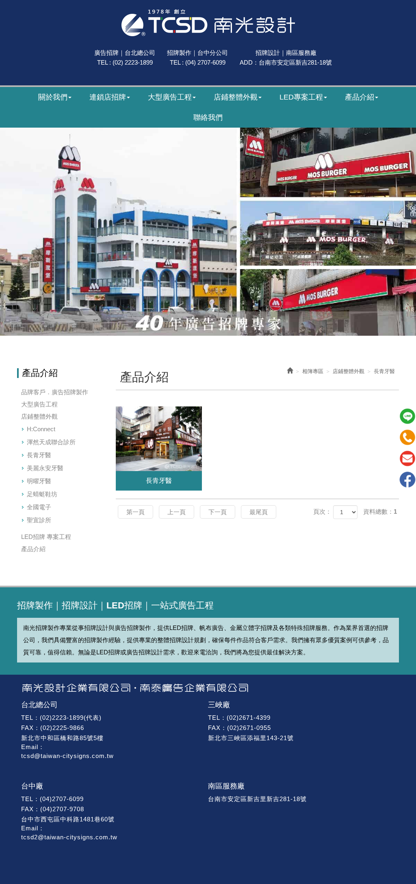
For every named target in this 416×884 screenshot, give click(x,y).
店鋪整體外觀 (39, 416)
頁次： (322, 511)
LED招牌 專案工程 (46, 536)
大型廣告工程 (39, 404)
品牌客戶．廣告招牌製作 (54, 392)
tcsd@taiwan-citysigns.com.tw (67, 755)
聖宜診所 (39, 520)
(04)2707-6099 (62, 798)
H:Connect (41, 429)
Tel (407, 437)
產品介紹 (33, 548)
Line (407, 416)
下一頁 (217, 511)
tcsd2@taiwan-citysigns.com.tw (69, 837)
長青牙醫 (39, 455)
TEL (27, 717)
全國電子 (39, 507)
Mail (407, 458)
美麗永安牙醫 (45, 468)
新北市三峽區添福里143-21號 (251, 737)
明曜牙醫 (39, 481)
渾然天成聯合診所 (51, 442)
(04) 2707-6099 (205, 62)
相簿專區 (312, 371)
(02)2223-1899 (62, 717)
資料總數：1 (380, 511)
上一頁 (176, 511)
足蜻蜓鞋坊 (42, 494)
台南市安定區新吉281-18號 (295, 62)
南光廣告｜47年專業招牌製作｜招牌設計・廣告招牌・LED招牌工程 (208, 22)
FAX (27, 727)
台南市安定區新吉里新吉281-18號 (257, 798)
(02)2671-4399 (249, 717)
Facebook (407, 479)
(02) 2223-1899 (133, 62)
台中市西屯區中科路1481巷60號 (68, 819)
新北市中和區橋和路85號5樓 (62, 737)
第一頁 (135, 511)
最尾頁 (258, 511)
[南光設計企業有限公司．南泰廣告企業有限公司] (208, 688)
